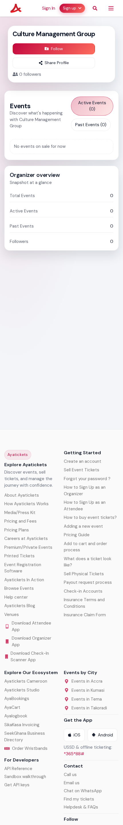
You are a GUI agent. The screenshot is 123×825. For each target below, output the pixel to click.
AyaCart (12, 707)
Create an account (82, 461)
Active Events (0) (92, 106)
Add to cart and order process (85, 547)
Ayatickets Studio (21, 690)
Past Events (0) (90, 125)
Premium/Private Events (28, 547)
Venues (11, 614)
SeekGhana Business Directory (24, 736)
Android (105, 735)
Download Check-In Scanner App (30, 656)
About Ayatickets (21, 495)
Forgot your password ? (87, 479)
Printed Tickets (19, 556)
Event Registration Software (22, 568)
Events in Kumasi (88, 690)
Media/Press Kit (19, 512)
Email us (72, 783)
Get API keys (16, 785)
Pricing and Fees (20, 521)
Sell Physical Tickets (84, 574)
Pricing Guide (77, 535)
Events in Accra (87, 681)
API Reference (18, 768)
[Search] (95, 8)
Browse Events (19, 588)
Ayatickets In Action (24, 580)
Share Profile (57, 62)
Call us (70, 774)
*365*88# (74, 754)
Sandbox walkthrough (25, 776)
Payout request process (88, 582)
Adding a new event (83, 526)
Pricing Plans (16, 530)
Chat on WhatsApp (83, 791)
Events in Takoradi (89, 708)
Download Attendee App (31, 626)
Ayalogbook (15, 716)
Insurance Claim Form (85, 615)
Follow (57, 48)
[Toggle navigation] (111, 8)
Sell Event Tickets (81, 470)
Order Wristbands (29, 748)
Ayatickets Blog (19, 606)
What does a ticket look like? (87, 562)
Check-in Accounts (83, 591)
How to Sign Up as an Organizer (85, 490)
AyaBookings (16, 698)
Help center (16, 597)
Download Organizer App (31, 641)
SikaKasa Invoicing (21, 725)
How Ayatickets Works (26, 504)
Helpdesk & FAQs (81, 807)
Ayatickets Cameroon (25, 681)
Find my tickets (79, 799)
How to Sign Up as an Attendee (85, 505)
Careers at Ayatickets (26, 538)
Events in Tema (87, 699)
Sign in (48, 8)
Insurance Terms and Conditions (84, 603)
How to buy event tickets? (90, 517)
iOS (77, 735)
